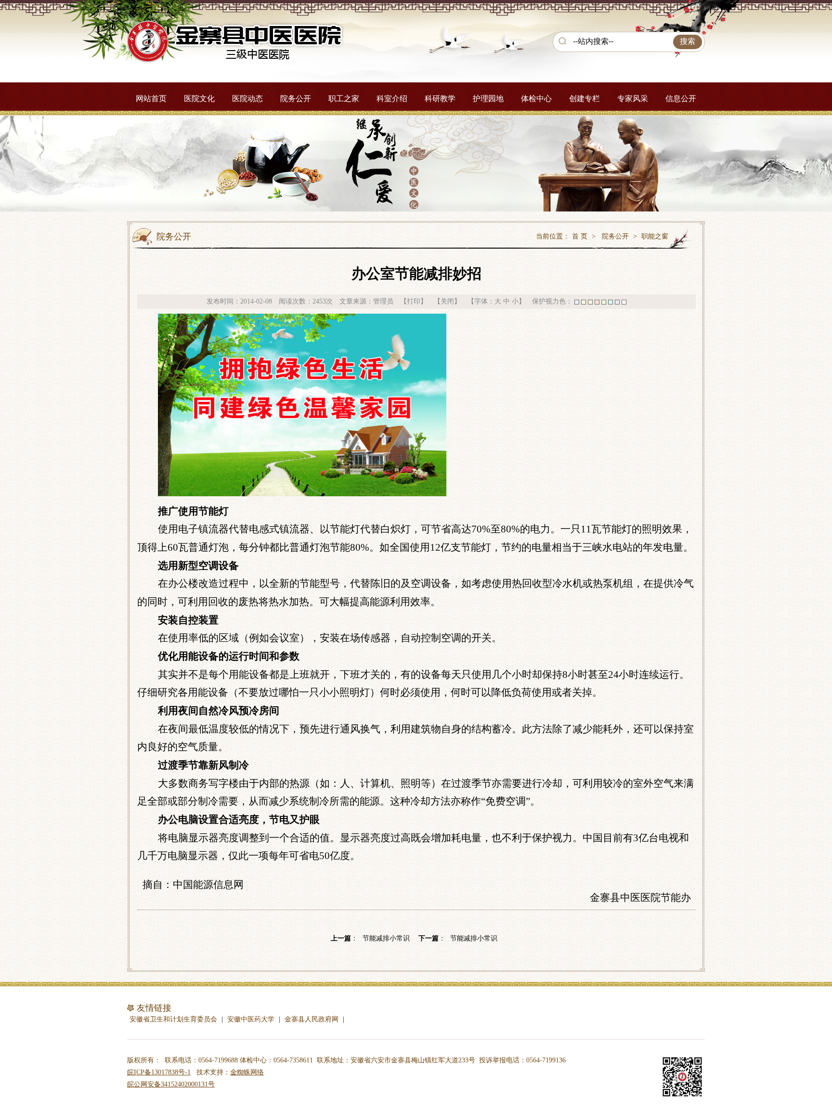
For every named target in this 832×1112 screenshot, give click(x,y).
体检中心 (536, 98)
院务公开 (295, 98)
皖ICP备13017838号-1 (159, 1072)
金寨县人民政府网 (311, 1019)
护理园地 (488, 98)
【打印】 (413, 301)
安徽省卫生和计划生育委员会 (173, 1019)
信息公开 (680, 98)
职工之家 (343, 98)
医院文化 (199, 98)
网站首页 (151, 98)
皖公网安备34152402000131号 (171, 1084)
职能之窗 (654, 236)
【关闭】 (447, 301)
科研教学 (440, 98)
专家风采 (632, 98)
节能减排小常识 (386, 938)
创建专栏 (584, 98)
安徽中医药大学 (250, 1019)
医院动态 (247, 98)
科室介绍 (392, 98)
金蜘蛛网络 (247, 1072)
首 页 (579, 236)
